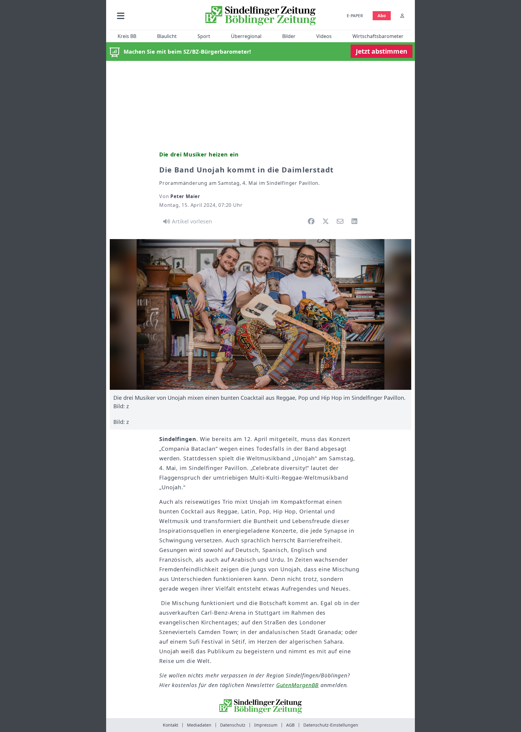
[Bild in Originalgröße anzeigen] (260, 314)
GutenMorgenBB (297, 685)
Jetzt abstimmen (381, 51)
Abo (381, 15)
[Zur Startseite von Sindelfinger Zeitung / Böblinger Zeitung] (260, 15)
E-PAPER (355, 15)
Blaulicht (167, 36)
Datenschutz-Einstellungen (330, 725)
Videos (324, 36)
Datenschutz (232, 725)
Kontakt (170, 725)
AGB (290, 725)
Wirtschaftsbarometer (377, 36)
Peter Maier (185, 196)
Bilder (288, 36)
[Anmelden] (402, 15)
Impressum (265, 725)
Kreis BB (127, 36)
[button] (153, 15)
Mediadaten (199, 725)
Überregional (246, 36)
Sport (203, 36)
